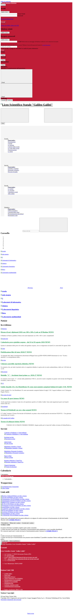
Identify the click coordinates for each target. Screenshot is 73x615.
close (2, 123)
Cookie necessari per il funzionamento (12, 536)
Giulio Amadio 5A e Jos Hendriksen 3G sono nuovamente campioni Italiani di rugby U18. (36, 387)
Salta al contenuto (6, 1)
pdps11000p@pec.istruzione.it (23, 559)
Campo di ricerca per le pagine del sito (11, 231)
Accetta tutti (28, 523)
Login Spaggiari (46, 45)
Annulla (3, 100)
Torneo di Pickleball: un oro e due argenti (19, 410)
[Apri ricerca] (58, 115)
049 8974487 (10, 555)
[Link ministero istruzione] (8, 3)
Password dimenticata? (7, 19)
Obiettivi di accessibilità (11, 581)
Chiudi (3, 55)
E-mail (19, 41)
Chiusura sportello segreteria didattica (17, 364)
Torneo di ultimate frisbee (13, 422)
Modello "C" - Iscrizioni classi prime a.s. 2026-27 (21, 375)
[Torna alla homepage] (36, 104)
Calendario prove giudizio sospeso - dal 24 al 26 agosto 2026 (25, 342)
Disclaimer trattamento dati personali (11, 599)
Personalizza (4, 523)
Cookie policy (8, 573)
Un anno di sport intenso (12, 398)
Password (20, 15)
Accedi (3, 5)
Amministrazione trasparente (12, 586)
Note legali (7, 575)
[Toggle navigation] (15, 115)
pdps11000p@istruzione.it (22, 557)
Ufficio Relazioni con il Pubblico (13, 578)
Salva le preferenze (14, 541)
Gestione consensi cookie (11, 585)
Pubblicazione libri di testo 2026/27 (16, 352)
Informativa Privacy (9, 577)
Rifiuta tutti (15, 523)
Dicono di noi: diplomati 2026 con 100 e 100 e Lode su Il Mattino (27, 332)
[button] (17, 288)
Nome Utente (21, 14)
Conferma (9, 100)
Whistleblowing (8, 583)
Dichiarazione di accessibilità (12, 580)
